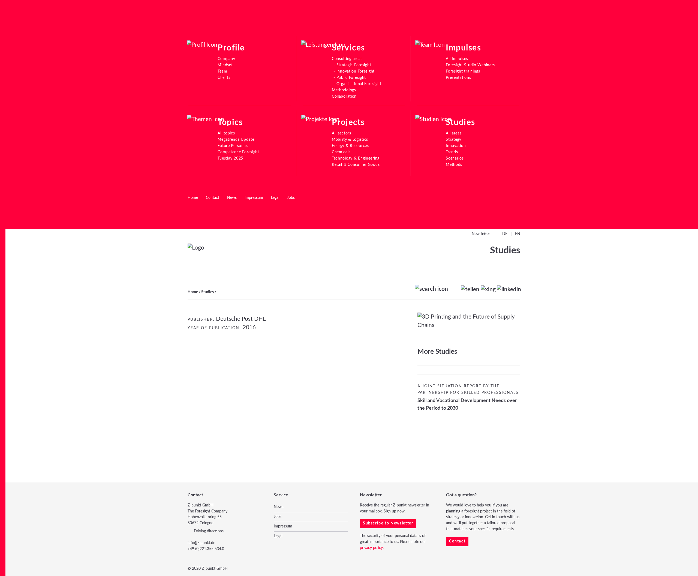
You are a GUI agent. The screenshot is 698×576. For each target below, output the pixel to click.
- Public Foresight (349, 78)
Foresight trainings (463, 71)
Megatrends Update (236, 139)
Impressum (254, 198)
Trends (452, 152)
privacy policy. (372, 548)
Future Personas (233, 146)
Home (193, 198)
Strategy (453, 139)
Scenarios (455, 158)
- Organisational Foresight (357, 84)
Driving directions (208, 531)
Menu (15, 22)
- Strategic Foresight (352, 65)
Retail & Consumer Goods (356, 165)
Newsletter (481, 234)
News (232, 198)
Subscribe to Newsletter (388, 523)
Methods (454, 165)
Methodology (344, 90)
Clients (224, 78)
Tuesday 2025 (230, 158)
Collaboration (344, 96)
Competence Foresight (238, 152)
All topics (226, 133)
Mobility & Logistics (350, 139)
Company (226, 59)
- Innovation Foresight (354, 71)
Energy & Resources (350, 146)
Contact (212, 198)
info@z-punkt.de (201, 543)
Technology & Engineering (356, 158)
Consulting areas (347, 59)
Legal (275, 198)
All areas (453, 133)
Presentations (458, 78)
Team (222, 71)
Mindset (225, 65)
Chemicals (341, 152)
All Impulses (457, 59)
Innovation (456, 146)
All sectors (341, 133)
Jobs (291, 198)
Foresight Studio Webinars (470, 65)
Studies (207, 292)
